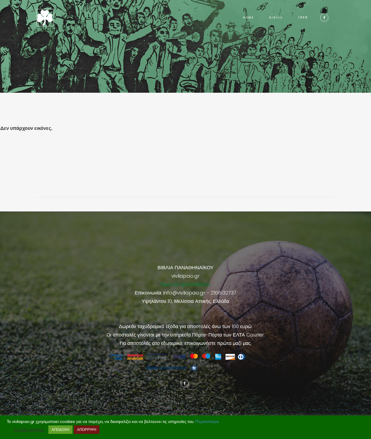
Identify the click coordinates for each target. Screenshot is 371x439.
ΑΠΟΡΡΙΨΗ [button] (86, 429)
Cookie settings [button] (29, 429)
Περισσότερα (207, 421)
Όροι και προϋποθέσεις (186, 284)
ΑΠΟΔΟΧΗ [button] (60, 429)
